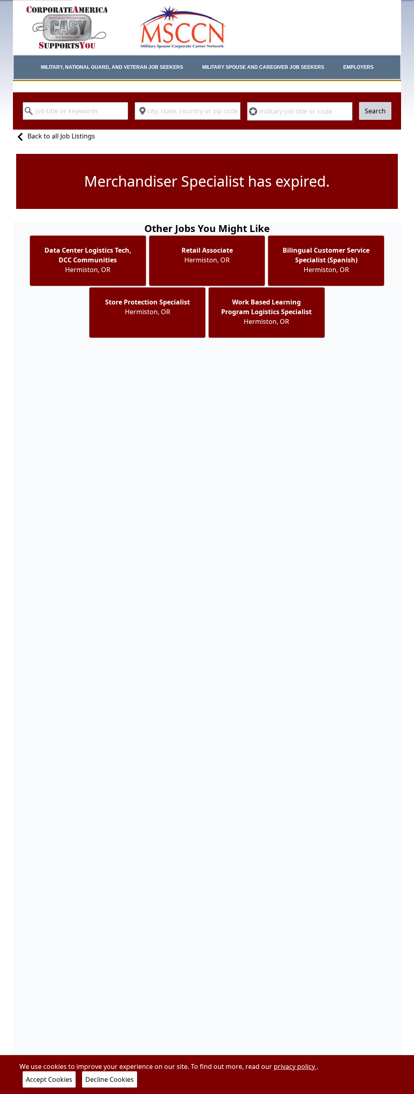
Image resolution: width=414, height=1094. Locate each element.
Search (375, 110)
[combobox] (75, 111)
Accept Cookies (49, 1079)
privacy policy (295, 1066)
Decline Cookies (109, 1079)
